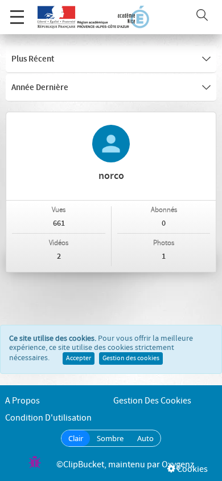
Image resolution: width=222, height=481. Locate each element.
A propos (22, 401)
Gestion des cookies (130, 358)
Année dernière (39, 87)
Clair (75, 438)
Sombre (110, 438)
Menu (17, 17)
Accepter (78, 358)
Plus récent (32, 59)
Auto (145, 438)
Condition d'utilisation (48, 418)
